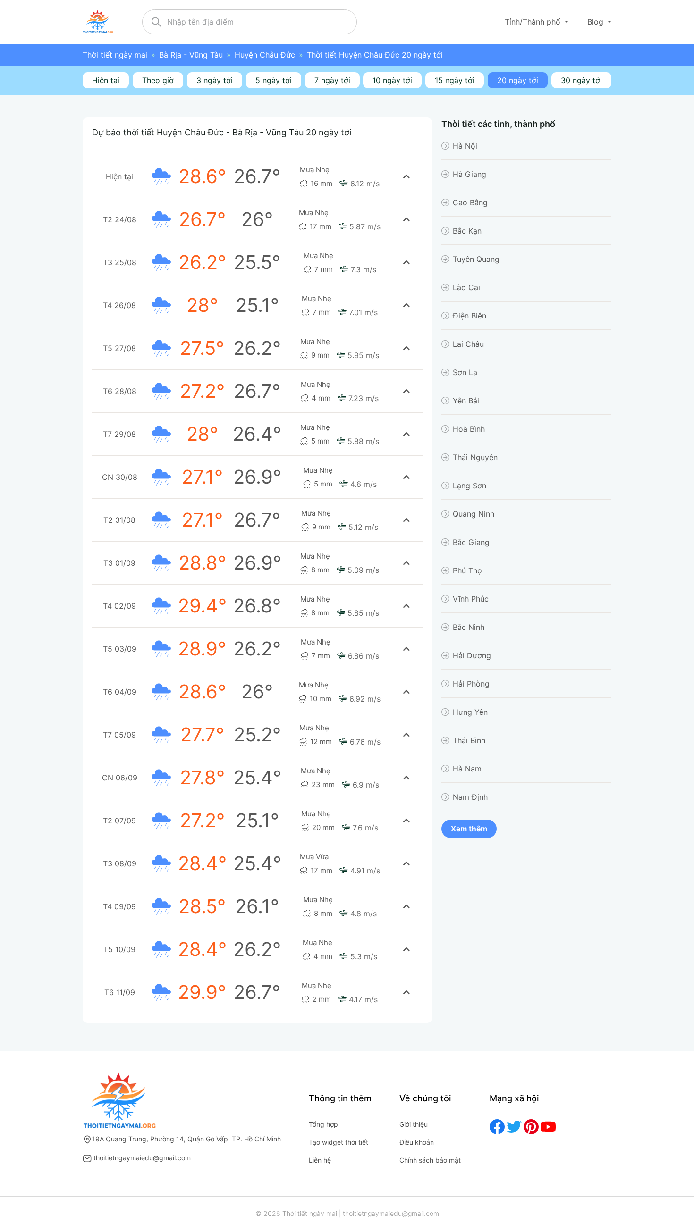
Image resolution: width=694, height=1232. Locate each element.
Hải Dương (472, 655)
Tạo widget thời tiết (338, 1142)
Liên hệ (320, 1160)
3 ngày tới (214, 80)
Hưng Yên (470, 712)
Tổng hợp (323, 1124)
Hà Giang (469, 174)
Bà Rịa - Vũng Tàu (191, 54)
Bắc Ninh (468, 627)
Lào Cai (466, 287)
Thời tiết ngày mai (115, 54)
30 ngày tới (581, 80)
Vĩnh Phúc (471, 598)
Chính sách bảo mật (430, 1160)
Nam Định (470, 797)
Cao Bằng (470, 202)
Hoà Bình (469, 429)
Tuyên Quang (476, 259)
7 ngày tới (332, 80)
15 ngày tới (454, 80)
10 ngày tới (392, 80)
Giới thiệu (413, 1124)
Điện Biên (469, 315)
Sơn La (465, 372)
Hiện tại (105, 80)
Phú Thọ (467, 570)
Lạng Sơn (469, 485)
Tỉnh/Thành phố (534, 21)
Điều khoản (416, 1142)
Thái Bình (469, 740)
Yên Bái (466, 400)
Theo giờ (158, 80)
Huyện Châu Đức (265, 54)
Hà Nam (467, 768)
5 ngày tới (273, 80)
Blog (596, 21)
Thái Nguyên (475, 457)
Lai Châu (468, 344)
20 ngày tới (517, 80)
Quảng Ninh (473, 514)
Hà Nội (465, 146)
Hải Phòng (471, 683)
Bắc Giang (471, 542)
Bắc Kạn (467, 230)
